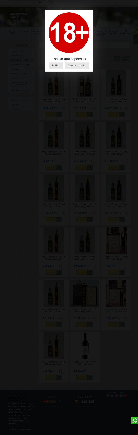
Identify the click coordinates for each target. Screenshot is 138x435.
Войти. (56, 65)
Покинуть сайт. (77, 65)
